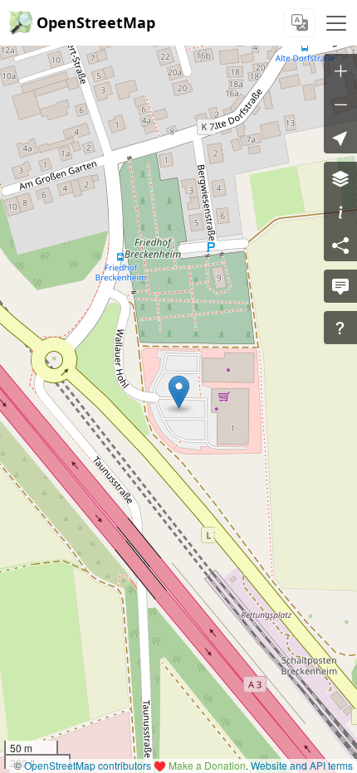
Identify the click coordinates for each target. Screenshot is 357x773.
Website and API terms (302, 765)
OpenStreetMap (96, 22)
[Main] (336, 23)
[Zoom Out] (340, 103)
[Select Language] (299, 22)
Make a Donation (207, 765)
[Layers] (340, 178)
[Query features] (340, 327)
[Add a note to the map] (340, 286)
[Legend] (340, 211)
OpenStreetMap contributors (87, 765)
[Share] (340, 244)
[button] (179, 392)
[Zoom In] (340, 70)
